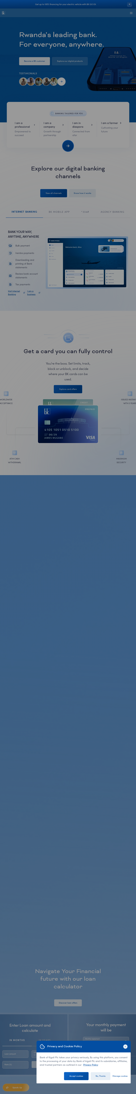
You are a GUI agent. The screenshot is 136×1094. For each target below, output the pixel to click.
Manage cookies (120, 1076)
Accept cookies (76, 1076)
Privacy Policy (90, 1064)
